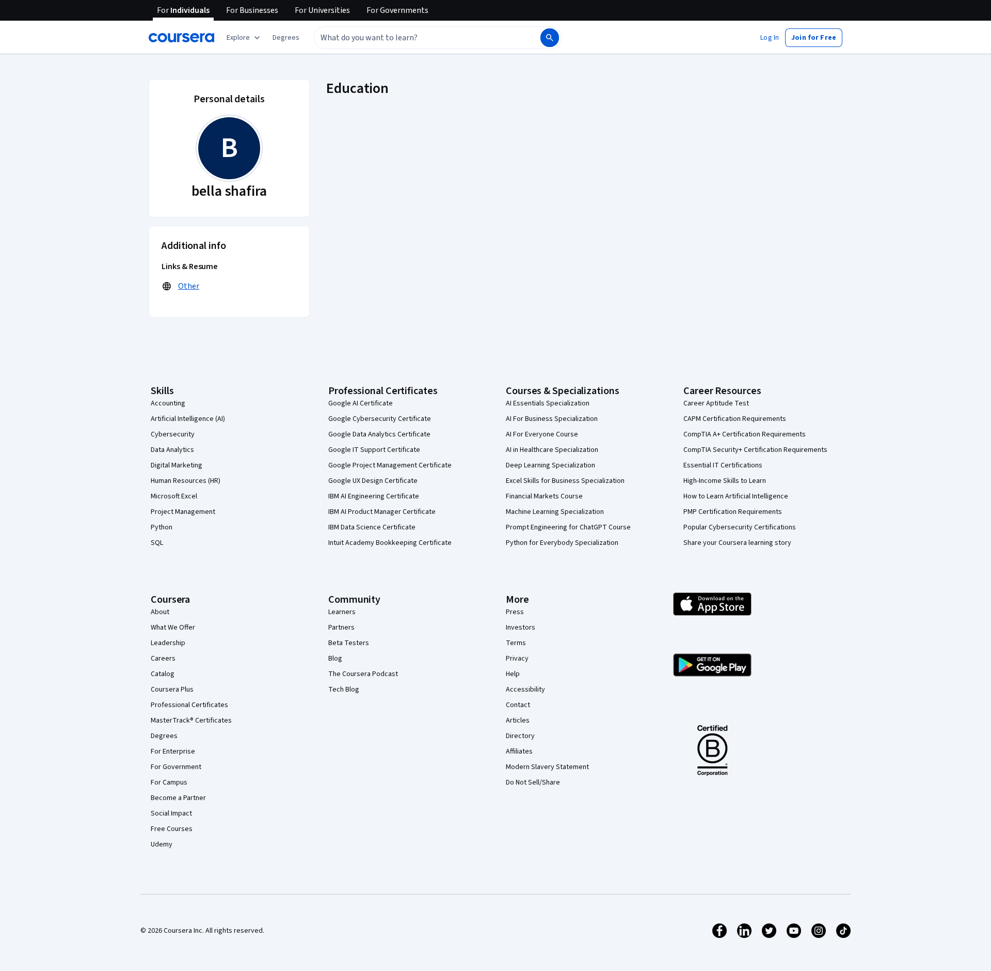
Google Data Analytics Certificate (379, 434)
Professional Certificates (189, 705)
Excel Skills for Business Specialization (565, 481)
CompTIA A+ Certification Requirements (744, 434)
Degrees (164, 736)
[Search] (549, 37)
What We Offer (173, 627)
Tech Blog (343, 689)
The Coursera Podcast (363, 674)
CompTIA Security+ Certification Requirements (755, 450)
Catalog (162, 674)
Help (513, 674)
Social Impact (171, 813)
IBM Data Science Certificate (371, 527)
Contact (518, 705)
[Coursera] (181, 37)
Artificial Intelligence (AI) (188, 419)
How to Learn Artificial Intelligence (735, 496)
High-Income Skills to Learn (724, 481)
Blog (335, 658)
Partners (341, 627)
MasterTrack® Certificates (191, 720)
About (160, 612)
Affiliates (519, 751)
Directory (520, 736)
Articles (518, 720)
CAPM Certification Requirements (734, 419)
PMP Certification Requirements (732, 512)
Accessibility (525, 689)
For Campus (169, 782)
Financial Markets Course (544, 496)
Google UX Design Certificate (373, 481)
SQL (157, 543)
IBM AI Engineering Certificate (373, 496)
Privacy (517, 658)
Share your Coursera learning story (737, 543)
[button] (285, 37)
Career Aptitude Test (716, 403)
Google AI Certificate (360, 403)
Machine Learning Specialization (555, 512)
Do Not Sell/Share (533, 782)
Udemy (161, 844)
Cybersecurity (173, 434)
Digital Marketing (176, 465)
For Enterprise (173, 751)
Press (515, 612)
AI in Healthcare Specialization (552, 450)
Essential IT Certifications (722, 465)
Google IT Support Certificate (374, 450)
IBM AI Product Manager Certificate (382, 512)
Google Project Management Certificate (390, 465)
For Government (176, 767)
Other (188, 286)
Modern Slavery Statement (547, 767)
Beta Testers (348, 643)
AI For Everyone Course (542, 434)
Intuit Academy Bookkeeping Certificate (390, 543)
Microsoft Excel (174, 496)
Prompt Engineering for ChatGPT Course (568, 527)
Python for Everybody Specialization (562, 543)
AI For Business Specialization (552, 419)
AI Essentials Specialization (547, 403)
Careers (163, 658)
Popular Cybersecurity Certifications (739, 527)
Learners (342, 612)
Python (161, 527)
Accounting (168, 403)
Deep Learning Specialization (550, 465)
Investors (520, 627)
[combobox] (416, 37)
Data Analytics (172, 450)
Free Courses (172, 829)
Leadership (168, 643)
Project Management (183, 512)
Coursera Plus (172, 689)
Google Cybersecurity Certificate (379, 419)
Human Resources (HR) (185, 481)
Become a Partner (178, 798)
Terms (516, 643)
